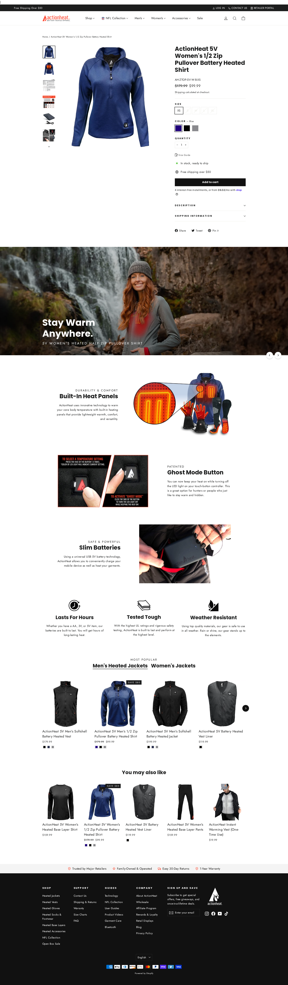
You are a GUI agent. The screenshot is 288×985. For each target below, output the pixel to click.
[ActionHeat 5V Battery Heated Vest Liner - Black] (200, 747)
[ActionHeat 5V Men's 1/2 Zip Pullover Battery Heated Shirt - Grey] (105, 747)
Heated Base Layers (53, 925)
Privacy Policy (144, 933)
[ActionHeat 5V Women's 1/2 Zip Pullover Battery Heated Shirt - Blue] (86, 845)
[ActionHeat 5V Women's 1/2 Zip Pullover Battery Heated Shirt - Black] (90, 845)
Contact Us (80, 896)
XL (212, 111)
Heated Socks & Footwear (51, 917)
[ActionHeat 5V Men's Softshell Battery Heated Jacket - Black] (148, 747)
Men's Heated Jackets (120, 666)
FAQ (76, 921)
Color (184, 121)
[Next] (278, 355)
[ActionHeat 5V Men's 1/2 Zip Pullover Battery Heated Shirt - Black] (100, 747)
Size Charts (80, 914)
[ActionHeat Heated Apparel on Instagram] (207, 913)
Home (45, 36)
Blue (178, 128)
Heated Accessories (54, 931)
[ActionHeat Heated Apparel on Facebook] (213, 913)
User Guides (112, 908)
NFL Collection (51, 937)
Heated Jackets (51, 896)
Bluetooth (110, 927)
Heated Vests (50, 902)
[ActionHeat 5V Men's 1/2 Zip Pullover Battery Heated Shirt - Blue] (96, 747)
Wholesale (142, 902)
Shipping (180, 92)
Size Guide (184, 155)
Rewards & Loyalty (147, 914)
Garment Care (113, 921)
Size (178, 104)
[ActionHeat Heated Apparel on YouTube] (220, 913)
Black (186, 128)
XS (178, 111)
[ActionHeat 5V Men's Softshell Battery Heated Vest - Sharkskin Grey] (52, 747)
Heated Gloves (51, 908)
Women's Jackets (173, 666)
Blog (139, 927)
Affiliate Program (146, 908)
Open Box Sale (51, 944)
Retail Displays (144, 921)
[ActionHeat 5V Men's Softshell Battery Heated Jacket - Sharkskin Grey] (157, 747)
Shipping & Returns (85, 902)
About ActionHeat (146, 896)
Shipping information (193, 216)
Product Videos (114, 914)
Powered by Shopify (144, 973)
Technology (111, 896)
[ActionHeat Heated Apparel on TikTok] (226, 913)
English (142, 957)
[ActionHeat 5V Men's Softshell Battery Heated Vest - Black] (44, 747)
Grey (195, 128)
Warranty (79, 908)
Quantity (183, 138)
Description (185, 205)
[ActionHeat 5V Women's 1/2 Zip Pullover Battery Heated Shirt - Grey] (94, 845)
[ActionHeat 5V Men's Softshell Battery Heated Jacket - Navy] (152, 747)
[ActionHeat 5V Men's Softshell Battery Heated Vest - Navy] (48, 747)
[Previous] (269, 355)
